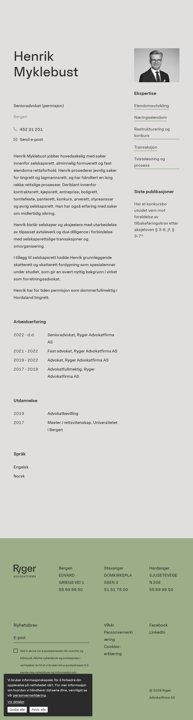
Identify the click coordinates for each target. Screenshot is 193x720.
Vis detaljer (16, 702)
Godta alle (17, 710)
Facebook (158, 625)
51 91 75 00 (116, 589)
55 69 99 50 (71, 589)
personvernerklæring (29, 695)
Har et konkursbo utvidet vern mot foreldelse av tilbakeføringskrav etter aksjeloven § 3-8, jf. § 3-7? (156, 220)
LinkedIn (157, 632)
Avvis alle (38, 710)
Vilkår (109, 625)
